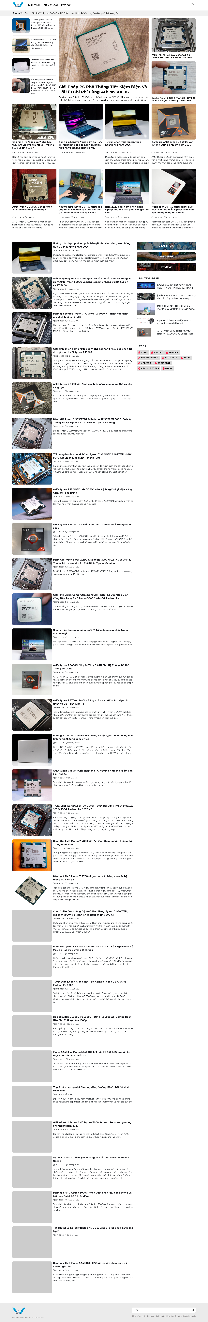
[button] (192, 5)
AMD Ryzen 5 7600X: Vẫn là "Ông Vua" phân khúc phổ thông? (32, 208)
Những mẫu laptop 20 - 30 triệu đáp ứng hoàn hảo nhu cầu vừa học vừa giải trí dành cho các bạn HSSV (80, 209)
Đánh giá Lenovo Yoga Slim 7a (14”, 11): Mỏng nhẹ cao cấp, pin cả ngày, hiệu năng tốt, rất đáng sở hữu (80, 145)
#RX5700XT (163, 363)
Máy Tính (34, 5)
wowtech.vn (23, 1317)
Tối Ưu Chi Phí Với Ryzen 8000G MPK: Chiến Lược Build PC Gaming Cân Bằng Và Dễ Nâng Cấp (72, 13)
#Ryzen (158, 353)
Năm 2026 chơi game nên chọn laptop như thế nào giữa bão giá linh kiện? (127, 209)
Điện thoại (50, 5)
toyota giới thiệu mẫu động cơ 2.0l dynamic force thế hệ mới (174, 322)
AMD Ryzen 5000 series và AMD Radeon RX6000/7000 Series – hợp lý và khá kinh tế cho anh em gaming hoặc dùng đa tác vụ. (176, 332)
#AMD (144, 353)
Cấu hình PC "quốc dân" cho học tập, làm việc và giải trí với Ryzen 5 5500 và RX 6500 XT (33, 145)
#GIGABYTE (171, 358)
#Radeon (174, 353)
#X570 (187, 358)
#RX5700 (146, 363)
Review (66, 5)
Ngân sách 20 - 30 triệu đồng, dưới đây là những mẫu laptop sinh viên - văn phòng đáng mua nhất (173, 209)
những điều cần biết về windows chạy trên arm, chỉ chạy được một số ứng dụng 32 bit (175, 286)
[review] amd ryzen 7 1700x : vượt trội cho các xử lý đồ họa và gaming (176, 297)
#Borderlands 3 (149, 358)
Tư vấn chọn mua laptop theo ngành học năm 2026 (123, 143)
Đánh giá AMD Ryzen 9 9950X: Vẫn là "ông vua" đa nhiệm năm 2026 (172, 143)
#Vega (168, 368)
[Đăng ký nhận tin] (193, 1310)
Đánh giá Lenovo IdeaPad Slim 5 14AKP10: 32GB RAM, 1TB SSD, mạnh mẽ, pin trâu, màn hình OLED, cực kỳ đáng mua (176, 307)
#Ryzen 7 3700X (150, 368)
